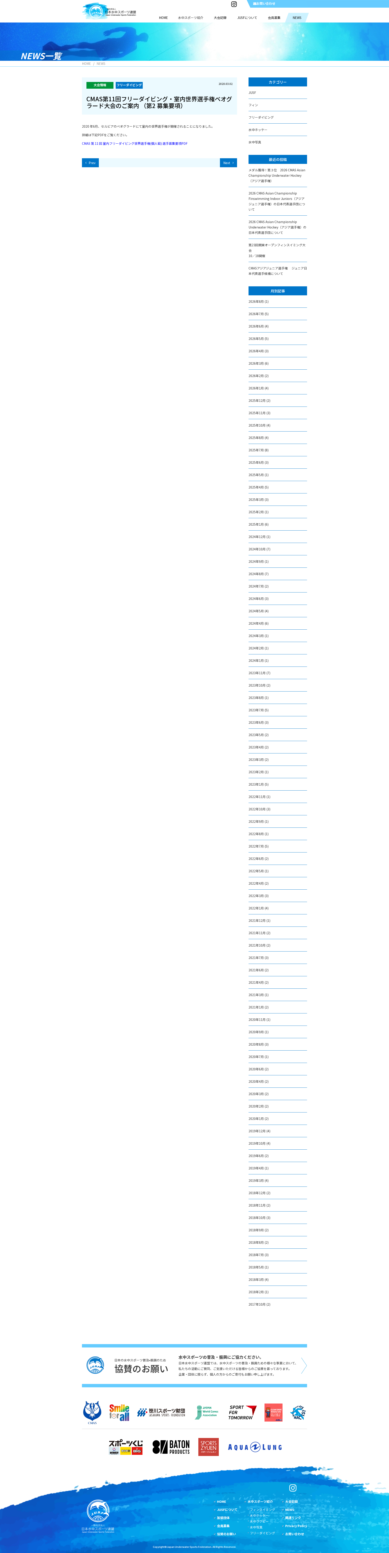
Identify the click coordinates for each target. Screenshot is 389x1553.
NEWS (289, 1509)
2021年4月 (256, 982)
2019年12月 (257, 1131)
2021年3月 (256, 994)
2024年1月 (256, 660)
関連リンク (293, 1517)
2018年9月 (256, 1230)
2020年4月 (256, 1081)
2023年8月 (256, 697)
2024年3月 (256, 635)
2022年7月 (256, 846)
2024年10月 (257, 549)
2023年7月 (256, 710)
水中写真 (255, 142)
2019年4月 (256, 1168)
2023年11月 (257, 673)
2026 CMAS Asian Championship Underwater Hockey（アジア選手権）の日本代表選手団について (277, 227)
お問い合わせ (265, 3)
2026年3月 (256, 363)
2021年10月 (257, 945)
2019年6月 (256, 1155)
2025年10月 (257, 425)
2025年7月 (256, 450)
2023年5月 (256, 734)
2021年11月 (257, 933)
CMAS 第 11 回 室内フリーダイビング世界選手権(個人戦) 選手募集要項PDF (135, 143)
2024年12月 (257, 536)
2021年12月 (257, 920)
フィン (253, 105)
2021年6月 (256, 970)
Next (226, 162)
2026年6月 (256, 326)
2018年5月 (256, 1267)
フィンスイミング (262, 1509)
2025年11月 (257, 413)
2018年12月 (257, 1193)
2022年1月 (256, 908)
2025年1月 (256, 524)
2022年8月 (256, 834)
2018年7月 (256, 1254)
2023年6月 (256, 722)
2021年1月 (256, 1007)
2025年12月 (257, 400)
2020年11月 (257, 1019)
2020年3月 (256, 1094)
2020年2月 (256, 1106)
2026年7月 (256, 314)
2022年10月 (257, 809)
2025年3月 (256, 499)
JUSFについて (227, 1509)
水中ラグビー (259, 1521)
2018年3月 (256, 1279)
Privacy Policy (296, 1526)
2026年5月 (256, 338)
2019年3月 (256, 1180)
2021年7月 (256, 957)
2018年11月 (257, 1205)
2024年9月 (256, 561)
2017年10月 (257, 1304)
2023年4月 (256, 747)
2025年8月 (256, 437)
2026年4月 (256, 351)
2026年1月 (256, 388)
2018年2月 (256, 1292)
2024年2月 (256, 648)
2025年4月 (256, 487)
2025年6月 (256, 462)
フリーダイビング (261, 117)
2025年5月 (256, 474)
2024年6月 (256, 598)
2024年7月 (256, 586)
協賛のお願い (226, 1534)
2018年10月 (257, 1217)
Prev (92, 162)
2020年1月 (256, 1118)
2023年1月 (256, 784)
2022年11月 (257, 796)
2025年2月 (256, 512)
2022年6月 (256, 858)
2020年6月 (256, 1069)
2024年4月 (256, 623)
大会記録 (291, 1501)
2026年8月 (256, 301)
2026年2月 (256, 375)
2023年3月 (256, 759)
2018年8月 (256, 1242)
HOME (86, 63)
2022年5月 (256, 871)
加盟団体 (223, 1517)
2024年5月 (256, 611)
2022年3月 (256, 895)
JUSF (252, 92)
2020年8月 (256, 1044)
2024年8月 (256, 574)
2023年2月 (256, 772)
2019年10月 (257, 1143)
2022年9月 (256, 821)
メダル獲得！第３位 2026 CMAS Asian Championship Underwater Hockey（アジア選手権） (277, 175)
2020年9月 (256, 1032)
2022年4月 (256, 883)
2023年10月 (257, 685)
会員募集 (223, 1526)
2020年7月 (256, 1056)
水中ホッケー (258, 129)
